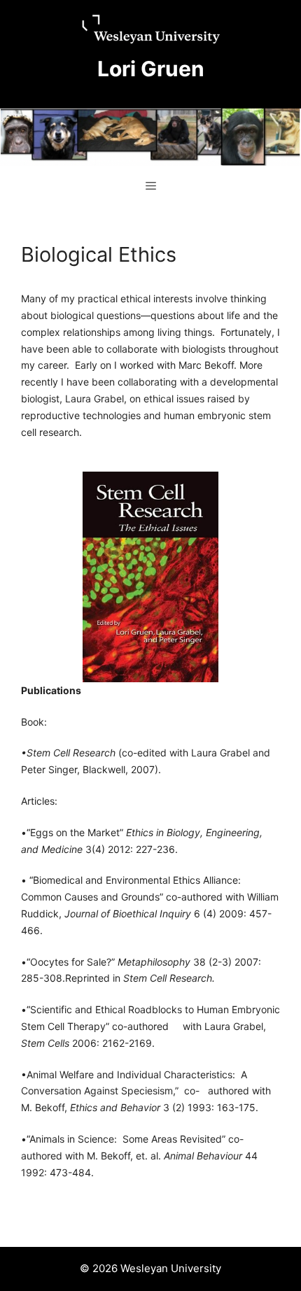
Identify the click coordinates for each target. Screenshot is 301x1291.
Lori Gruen (150, 68)
